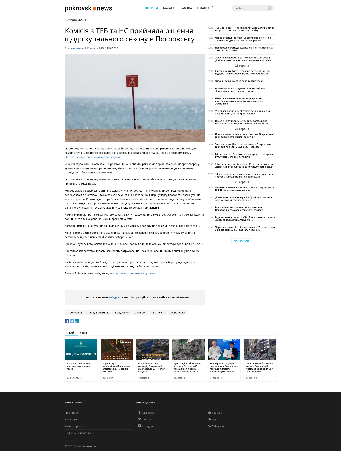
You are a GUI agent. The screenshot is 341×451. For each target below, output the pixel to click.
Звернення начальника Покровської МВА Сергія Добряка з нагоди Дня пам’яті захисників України (243, 59)
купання (157, 312)
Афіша (187, 8)
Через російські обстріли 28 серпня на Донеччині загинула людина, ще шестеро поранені (243, 39)
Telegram (115, 297)
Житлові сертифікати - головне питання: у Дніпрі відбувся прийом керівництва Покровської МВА (242, 72)
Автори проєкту (75, 426)
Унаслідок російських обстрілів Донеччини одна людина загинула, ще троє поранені (242, 112)
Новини (151, 8)
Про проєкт (72, 412)
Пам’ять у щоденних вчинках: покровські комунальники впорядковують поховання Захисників (239, 101)
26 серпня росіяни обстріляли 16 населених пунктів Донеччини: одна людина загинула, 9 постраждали (244, 165)
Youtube (217, 412)
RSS (214, 419)
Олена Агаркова (74, 48)
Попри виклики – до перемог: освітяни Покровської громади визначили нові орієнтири (244, 135)
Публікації (205, 8)
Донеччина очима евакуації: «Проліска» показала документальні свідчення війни (243, 198)
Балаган (170, 8)
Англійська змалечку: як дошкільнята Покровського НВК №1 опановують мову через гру (244, 188)
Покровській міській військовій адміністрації (92, 157)
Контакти (71, 419)
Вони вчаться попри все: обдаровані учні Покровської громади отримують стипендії (239, 208)
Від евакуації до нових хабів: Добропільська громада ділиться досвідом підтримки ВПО (245, 218)
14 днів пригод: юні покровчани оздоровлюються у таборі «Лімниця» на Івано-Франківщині (244, 175)
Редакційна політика (78, 433)
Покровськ (75, 312)
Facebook (148, 412)
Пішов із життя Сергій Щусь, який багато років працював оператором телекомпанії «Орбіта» (241, 122)
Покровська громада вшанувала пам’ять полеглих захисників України (244, 49)
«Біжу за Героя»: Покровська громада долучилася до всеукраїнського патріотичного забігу (245, 29)
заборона (177, 312)
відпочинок (99, 312)
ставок (140, 312)
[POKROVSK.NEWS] (89, 7)
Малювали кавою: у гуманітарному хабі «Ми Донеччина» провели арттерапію (240, 89)
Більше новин (242, 241)
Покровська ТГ (75, 20)
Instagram (148, 426)
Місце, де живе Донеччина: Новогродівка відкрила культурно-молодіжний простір (244, 155)
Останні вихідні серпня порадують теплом (239, 81)
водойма (122, 312)
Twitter (146, 419)
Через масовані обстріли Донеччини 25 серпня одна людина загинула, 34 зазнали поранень (245, 228)
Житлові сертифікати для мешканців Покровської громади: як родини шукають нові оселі (243, 145)
